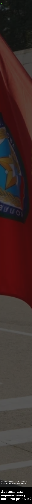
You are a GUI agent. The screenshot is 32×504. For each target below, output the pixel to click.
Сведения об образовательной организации (14, 481)
